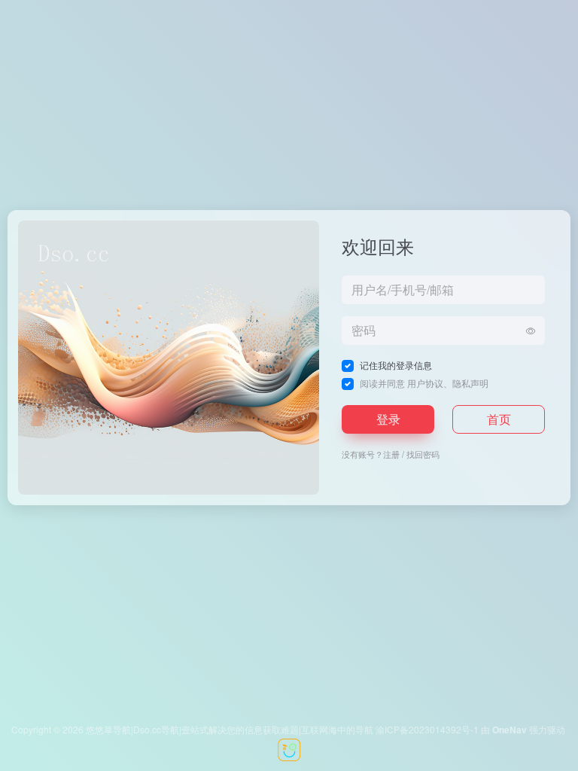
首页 (499, 419)
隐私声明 (470, 382)
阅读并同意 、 (424, 382)
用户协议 (425, 382)
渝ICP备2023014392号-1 (427, 729)
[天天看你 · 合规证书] (289, 748)
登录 (388, 419)
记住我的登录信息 (396, 364)
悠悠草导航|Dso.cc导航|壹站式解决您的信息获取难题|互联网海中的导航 (229, 729)
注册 (391, 454)
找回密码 (423, 454)
